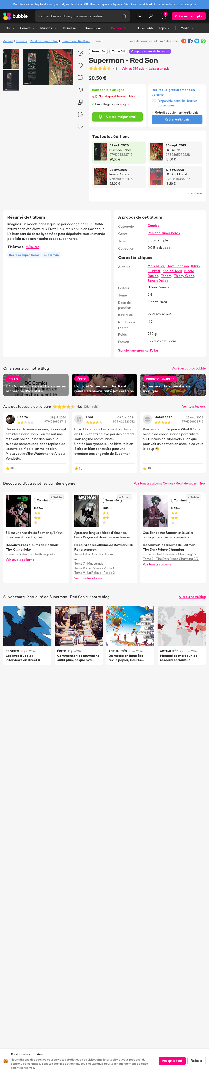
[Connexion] (151, 16)
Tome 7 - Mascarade (88, 563)
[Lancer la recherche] (124, 16)
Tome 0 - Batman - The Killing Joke (30, 554)
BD (8, 28)
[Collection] (139, 16)
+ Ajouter (32, 247)
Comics (25, 28)
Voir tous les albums (20, 560)
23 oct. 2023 (194, 417)
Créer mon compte (188, 16)
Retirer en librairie (177, 119)
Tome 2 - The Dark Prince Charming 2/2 (171, 559)
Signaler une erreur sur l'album (139, 350)
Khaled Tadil (172, 271)
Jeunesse (69, 28)
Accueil (8, 41)
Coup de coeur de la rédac (150, 51)
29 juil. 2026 (58, 417)
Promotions (93, 28)
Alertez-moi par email (121, 117)
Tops (162, 28)
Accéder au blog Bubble (189, 368)
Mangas (46, 28)
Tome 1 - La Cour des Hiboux (93, 554)
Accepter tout (172, 1061)
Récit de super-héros (44, 41)
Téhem (166, 276)
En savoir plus (186, 4)
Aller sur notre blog (192, 597)
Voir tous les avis (194, 406)
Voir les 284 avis (133, 69)
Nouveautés (145, 28)
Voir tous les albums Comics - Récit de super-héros (170, 483)
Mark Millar (156, 266)
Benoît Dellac (158, 281)
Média (185, 28)
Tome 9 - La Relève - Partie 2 (94, 573)
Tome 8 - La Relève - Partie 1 (94, 568)
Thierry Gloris (184, 276)
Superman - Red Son (76, 41)
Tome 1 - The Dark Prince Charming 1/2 (170, 554)
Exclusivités (119, 28)
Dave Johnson (178, 266)
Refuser (196, 1061)
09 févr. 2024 (126, 417)
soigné (124, 104)
